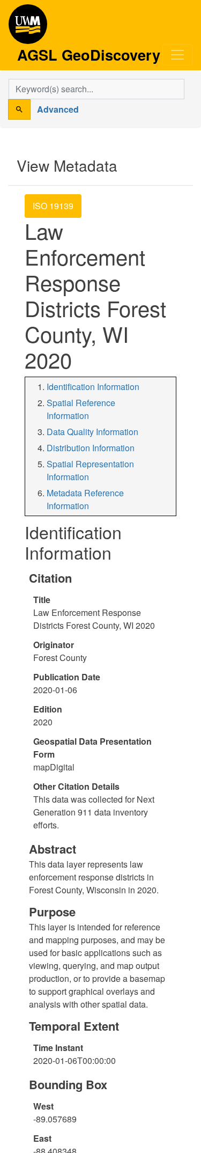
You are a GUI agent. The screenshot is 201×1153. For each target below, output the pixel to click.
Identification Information (93, 386)
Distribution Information (91, 448)
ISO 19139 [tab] (53, 206)
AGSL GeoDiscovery (28, 28)
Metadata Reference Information (85, 499)
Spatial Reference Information (81, 409)
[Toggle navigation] (177, 54)
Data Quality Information (92, 431)
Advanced (58, 109)
